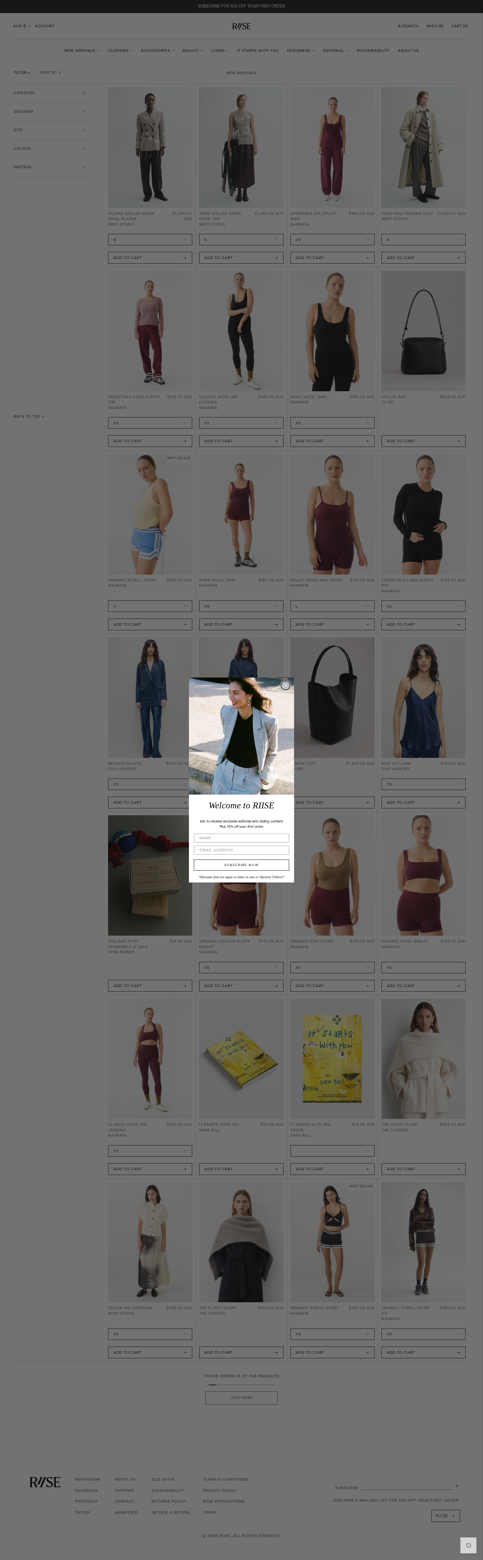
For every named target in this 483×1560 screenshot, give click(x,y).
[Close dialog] (285, 685)
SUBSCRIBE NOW (241, 865)
